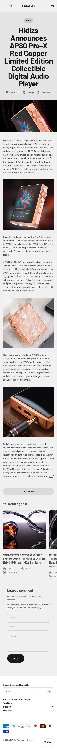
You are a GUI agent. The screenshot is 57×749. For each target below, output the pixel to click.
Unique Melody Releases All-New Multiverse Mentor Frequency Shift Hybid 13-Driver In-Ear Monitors (24, 558)
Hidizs (28, 20)
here (51, 476)
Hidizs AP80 (9, 140)
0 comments (46, 92)
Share (31, 491)
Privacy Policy (12, 607)
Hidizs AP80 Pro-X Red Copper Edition (26, 165)
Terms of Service (29, 607)
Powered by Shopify (25, 740)
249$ (8, 244)
